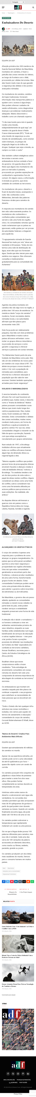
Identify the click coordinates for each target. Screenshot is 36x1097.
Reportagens (6, 18)
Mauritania (11, 868)
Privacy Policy (18, 1094)
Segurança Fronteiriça (9, 874)
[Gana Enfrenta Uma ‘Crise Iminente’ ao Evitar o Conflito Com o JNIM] (18, 915)
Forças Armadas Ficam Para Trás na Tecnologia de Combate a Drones (17, 985)
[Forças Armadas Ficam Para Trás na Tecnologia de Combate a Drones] (18, 973)
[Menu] (3, 7)
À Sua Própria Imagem (25, 892)
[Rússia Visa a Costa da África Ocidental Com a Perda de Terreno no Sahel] (18, 944)
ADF (9, 29)
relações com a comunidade (11, 871)
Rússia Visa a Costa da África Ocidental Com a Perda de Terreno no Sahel (17, 956)
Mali (4, 868)
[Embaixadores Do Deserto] (18, 46)
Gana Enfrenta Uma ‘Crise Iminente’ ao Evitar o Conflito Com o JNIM (18, 927)
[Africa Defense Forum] (18, 7)
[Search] (33, 7)
